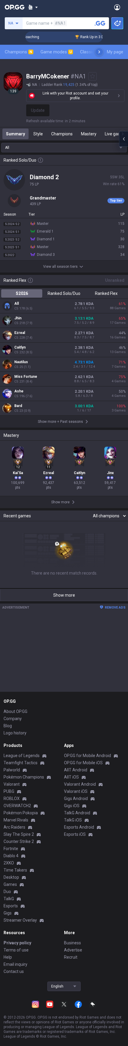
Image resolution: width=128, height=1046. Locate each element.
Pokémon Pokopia (21, 812)
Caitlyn (20, 347)
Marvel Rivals (16, 820)
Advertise (73, 950)
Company (13, 718)
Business (72, 942)
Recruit (70, 957)
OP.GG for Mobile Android (87, 755)
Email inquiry (15, 964)
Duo (7, 891)
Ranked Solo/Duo (64, 293)
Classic (89, 52)
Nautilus (21, 362)
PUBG (9, 791)
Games (10, 884)
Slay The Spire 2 (19, 834)
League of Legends (22, 755)
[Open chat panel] (123, 139)
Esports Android (79, 827)
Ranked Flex (106, 293)
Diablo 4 (11, 855)
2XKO (9, 863)
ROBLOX (12, 798)
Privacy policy (17, 942)
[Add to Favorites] (92, 76)
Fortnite (11, 848)
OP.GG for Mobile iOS (83, 762)
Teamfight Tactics (21, 762)
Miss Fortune (25, 377)
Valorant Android (80, 784)
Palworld (12, 770)
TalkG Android (77, 812)
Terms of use (16, 950)
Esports (11, 905)
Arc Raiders (14, 827)
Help (8, 957)
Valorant (12, 784)
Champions (18, 52)
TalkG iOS (73, 820)
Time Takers (15, 870)
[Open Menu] (117, 7)
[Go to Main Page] (14, 7)
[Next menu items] (99, 52)
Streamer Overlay (20, 920)
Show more (64, 595)
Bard (18, 406)
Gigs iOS (71, 805)
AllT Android (75, 770)
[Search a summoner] (100, 23)
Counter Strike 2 (19, 841)
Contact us (14, 971)
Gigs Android (76, 798)
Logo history (15, 733)
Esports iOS (75, 834)
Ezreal (19, 333)
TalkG (9, 898)
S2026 (22, 293)
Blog (8, 725)
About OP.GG (15, 711)
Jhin (17, 318)
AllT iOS (71, 777)
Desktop (11, 877)
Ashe (19, 391)
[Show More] (33, 7)
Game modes (56, 52)
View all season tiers (60, 266)
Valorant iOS (76, 791)
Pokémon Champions (24, 777)
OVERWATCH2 (17, 805)
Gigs (8, 913)
